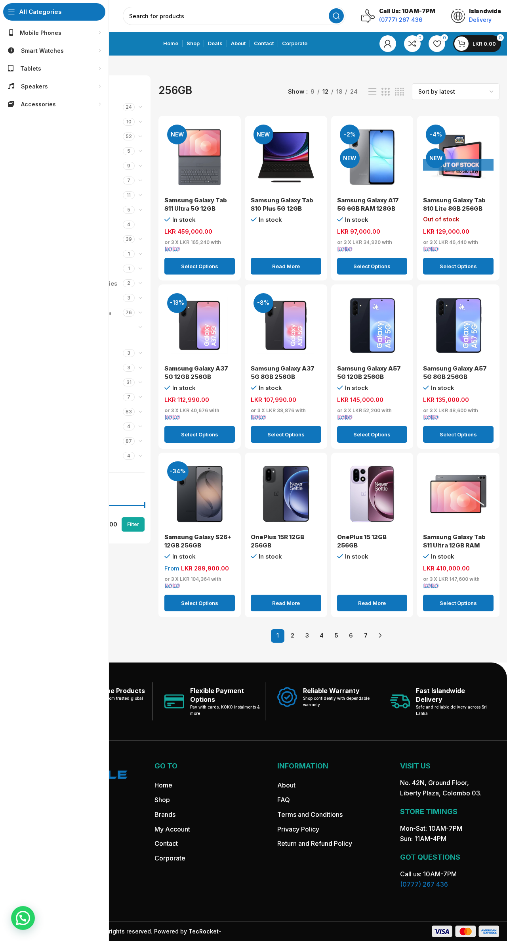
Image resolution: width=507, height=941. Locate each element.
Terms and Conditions (310, 814)
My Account (172, 829)
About (286, 785)
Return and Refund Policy (314, 843)
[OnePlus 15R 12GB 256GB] (286, 494)
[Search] (336, 15)
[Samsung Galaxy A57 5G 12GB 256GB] (372, 325)
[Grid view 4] (399, 91)
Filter (133, 524)
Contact (166, 843)
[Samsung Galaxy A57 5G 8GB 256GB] (458, 325)
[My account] (387, 44)
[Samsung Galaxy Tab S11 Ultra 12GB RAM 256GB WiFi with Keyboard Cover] (458, 494)
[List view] (372, 91)
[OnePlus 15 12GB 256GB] (372, 494)
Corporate (169, 858)
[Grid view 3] (385, 91)
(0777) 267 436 (424, 884)
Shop (162, 800)
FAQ (283, 800)
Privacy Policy (298, 829)
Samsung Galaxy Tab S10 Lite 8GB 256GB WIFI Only (454, 208)
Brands (164, 814)
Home (163, 785)
